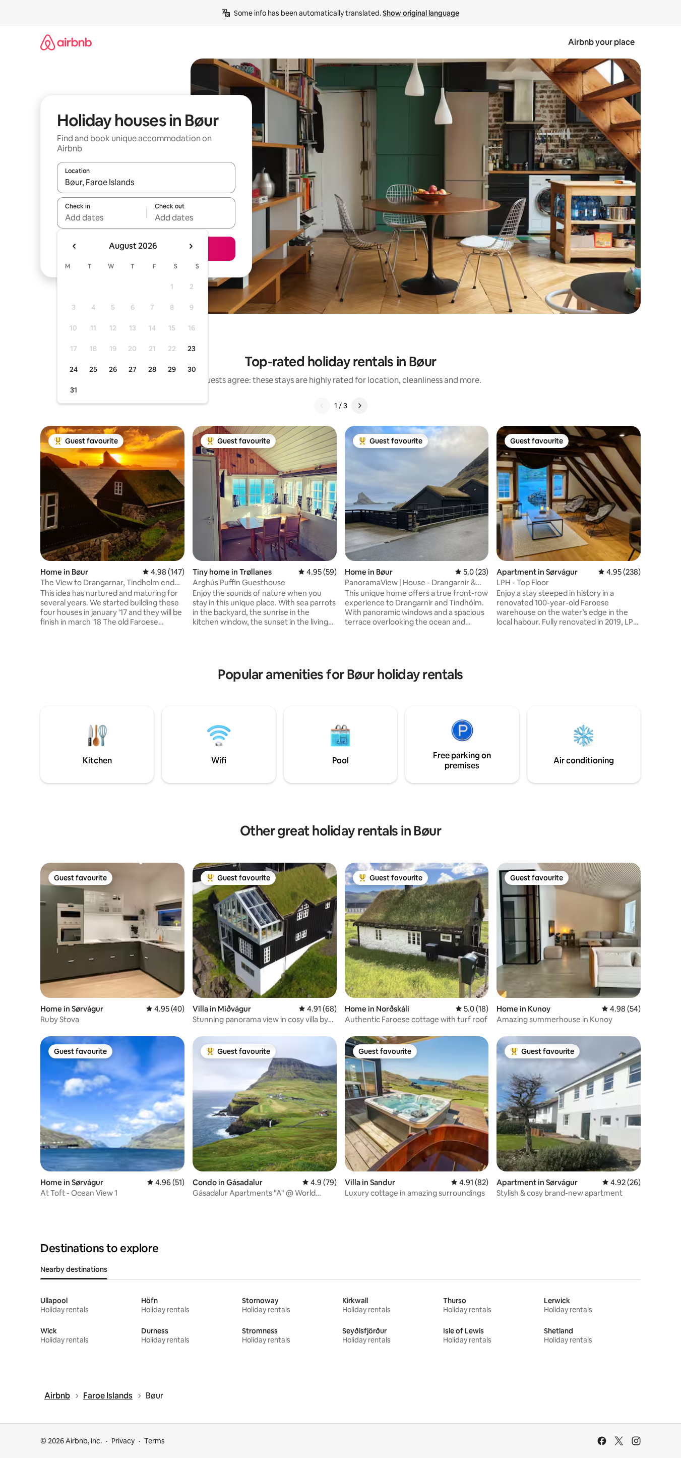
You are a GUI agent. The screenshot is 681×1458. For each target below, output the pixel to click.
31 (73, 390)
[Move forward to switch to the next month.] (191, 246)
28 (152, 369)
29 (172, 369)
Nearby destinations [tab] (73, 1269)
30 (192, 369)
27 (133, 369)
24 (74, 369)
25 (93, 369)
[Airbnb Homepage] (66, 42)
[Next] (359, 406)
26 (113, 369)
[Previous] (322, 406)
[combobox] (146, 182)
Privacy (123, 1440)
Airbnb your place (601, 42)
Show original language (421, 13)
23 (192, 348)
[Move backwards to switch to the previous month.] (75, 246)
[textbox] (101, 217)
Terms (154, 1440)
